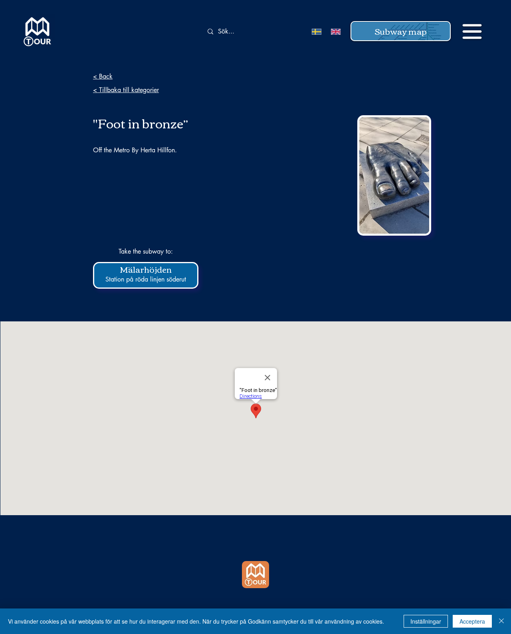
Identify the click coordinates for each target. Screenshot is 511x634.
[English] (334, 32)
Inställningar (425, 621)
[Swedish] (315, 32)
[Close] (501, 621)
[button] (401, 31)
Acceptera (472, 621)
